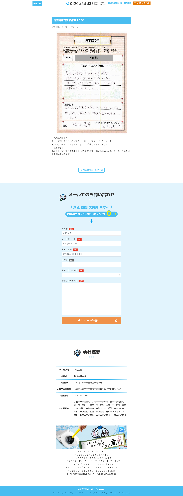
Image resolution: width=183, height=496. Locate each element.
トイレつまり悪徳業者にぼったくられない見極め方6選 (91, 474)
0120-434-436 (81, 395)
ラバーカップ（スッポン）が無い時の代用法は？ (91, 464)
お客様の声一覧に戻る (91, 170)
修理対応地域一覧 (115, 3)
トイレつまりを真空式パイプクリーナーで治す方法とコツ (91, 467)
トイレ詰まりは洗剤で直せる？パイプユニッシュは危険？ (91, 470)
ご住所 (65, 260)
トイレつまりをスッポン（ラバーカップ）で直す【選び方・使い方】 (91, 461)
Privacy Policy (101, 493)
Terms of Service (118, 493)
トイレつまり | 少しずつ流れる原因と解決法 (91, 458)
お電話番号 (67, 249)
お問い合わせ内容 (70, 280)
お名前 (65, 228)
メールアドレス (69, 239)
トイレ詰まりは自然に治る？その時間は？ (91, 454)
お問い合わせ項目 (70, 270)
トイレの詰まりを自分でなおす (91, 451)
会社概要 (127, 3)
